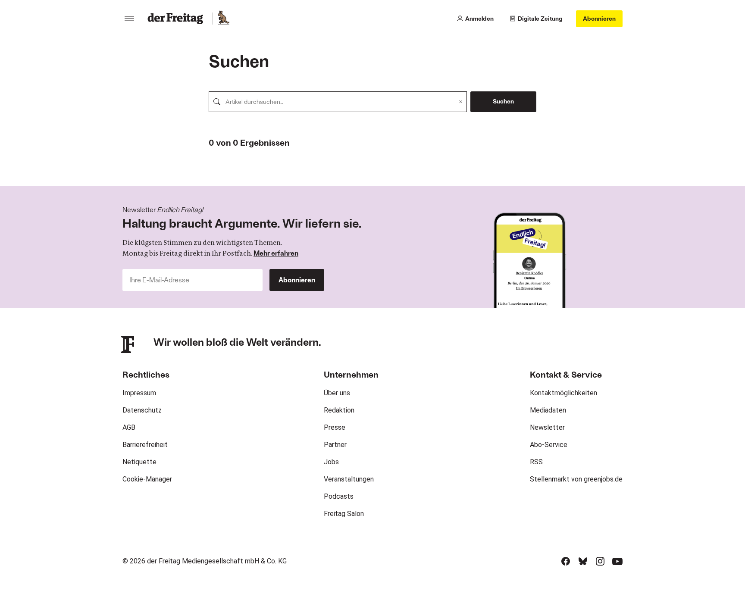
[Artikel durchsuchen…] (217, 102)
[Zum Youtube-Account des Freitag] (617, 561)
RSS (536, 462)
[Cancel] (460, 102)
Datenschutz (142, 410)
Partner (335, 445)
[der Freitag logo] (178, 19)
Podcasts (339, 496)
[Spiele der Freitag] (223, 19)
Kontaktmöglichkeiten (563, 393)
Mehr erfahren (276, 253)
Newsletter (547, 427)
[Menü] (129, 18)
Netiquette (139, 462)
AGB (128, 427)
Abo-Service (548, 445)
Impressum (139, 393)
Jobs (331, 462)
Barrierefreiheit (145, 445)
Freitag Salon (344, 514)
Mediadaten (548, 410)
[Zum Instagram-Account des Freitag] (600, 561)
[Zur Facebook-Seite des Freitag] (565, 561)
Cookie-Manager (147, 479)
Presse (334, 427)
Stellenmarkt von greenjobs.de (576, 479)
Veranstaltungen (349, 479)
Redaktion (339, 410)
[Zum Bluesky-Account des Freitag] (583, 561)
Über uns (337, 393)
